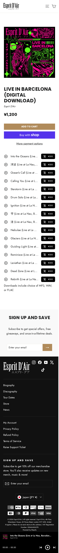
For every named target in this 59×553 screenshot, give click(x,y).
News (6, 410)
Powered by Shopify (29, 530)
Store (6, 404)
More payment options (29, 143)
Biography (8, 385)
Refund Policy (11, 435)
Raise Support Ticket (14, 447)
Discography (10, 391)
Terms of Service (12, 441)
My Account (9, 423)
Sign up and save (18, 460)
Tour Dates (9, 397)
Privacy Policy (11, 429)
